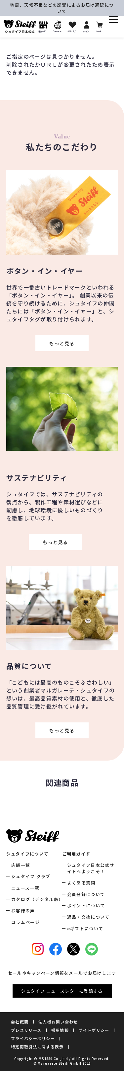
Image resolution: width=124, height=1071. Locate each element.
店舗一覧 (20, 865)
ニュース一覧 (25, 888)
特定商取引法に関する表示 (37, 1046)
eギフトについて (85, 928)
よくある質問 (81, 882)
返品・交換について (88, 917)
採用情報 (60, 1030)
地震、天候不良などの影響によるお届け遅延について (62, 8)
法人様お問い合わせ (58, 1022)
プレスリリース (26, 1030)
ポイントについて (86, 905)
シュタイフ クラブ (31, 876)
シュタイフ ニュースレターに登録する (62, 991)
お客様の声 (23, 910)
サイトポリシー (94, 1030)
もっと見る (61, 343)
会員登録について (86, 894)
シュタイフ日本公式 (20, 31)
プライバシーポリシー (33, 1038)
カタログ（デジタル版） (36, 899)
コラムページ (25, 922)
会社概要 (19, 1022)
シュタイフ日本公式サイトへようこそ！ (90, 868)
